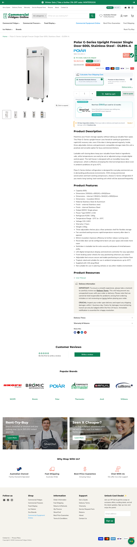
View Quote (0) (136, 53)
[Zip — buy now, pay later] (122, 68)
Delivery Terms (17, 7)
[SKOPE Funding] (132, 68)
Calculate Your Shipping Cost (91, 75)
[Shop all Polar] (80, 50)
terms (104, 298)
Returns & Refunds (60, 506)
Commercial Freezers (31, 23)
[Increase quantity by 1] (92, 93)
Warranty (27, 7)
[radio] (89, 81)
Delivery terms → (127, 87)
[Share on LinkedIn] (82, 332)
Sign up (109, 520)
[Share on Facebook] (75, 332)
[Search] (92, 15)
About (57, 7)
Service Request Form (39, 7)
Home (5, 36)
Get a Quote (6, 7)
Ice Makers (7, 29)
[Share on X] (78, 332)
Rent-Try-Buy (129, 29)
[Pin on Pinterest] (85, 332)
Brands (19, 29)
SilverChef (57, 512)
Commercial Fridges (11, 23)
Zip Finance (58, 509)
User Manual (81, 278)
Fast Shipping (128, 23)
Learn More (96, 115)
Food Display (49, 23)
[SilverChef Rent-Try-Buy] (127, 68)
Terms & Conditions (60, 518)
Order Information (60, 500)
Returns (50, 7)
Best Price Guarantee (111, 23)
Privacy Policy (16, 538)
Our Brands (32, 512)
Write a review (87, 354)
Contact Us (64, 7)
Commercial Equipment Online (88, 23)
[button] (113, 7)
